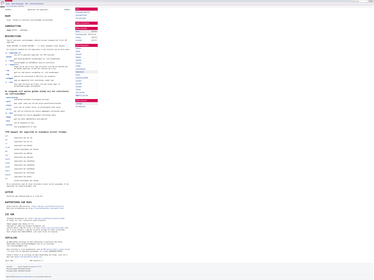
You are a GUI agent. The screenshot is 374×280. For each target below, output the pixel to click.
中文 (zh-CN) (80, 92)
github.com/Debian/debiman (26, 276)
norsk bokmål (80, 69)
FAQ (26, 4)
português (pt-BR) (82, 78)
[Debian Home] (2, 4)
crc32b (7, 147)
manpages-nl (13, 6)
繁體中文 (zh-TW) (82, 95)
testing (78, 37)
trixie (8, 6)
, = (13, 53)
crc (6, 143)
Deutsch (79, 54)
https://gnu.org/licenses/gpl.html (55, 228)
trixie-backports (81, 34)
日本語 (78, 66)
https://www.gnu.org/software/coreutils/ (47, 206)
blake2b (8, 174)
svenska (79, 87)
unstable (79, 40)
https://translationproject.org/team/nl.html (46, 208)
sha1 (6, 155)
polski (78, 75)
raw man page (81, 18)
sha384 (7, 167)
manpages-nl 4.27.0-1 (35, 266)
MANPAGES (9, 0)
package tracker (81, 15)
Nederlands (80, 72)
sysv (6, 136)
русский (79, 84)
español (78, 60)
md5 (6, 151)
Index (8, 4)
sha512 (7, 171)
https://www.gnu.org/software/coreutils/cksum (46, 218)
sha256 (7, 163)
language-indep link (83, 12)
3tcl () (81, 106)
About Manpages (17, 4)
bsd (6, 139)
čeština (78, 48)
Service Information (37, 4)
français (79, 63)
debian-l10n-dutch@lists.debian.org (28, 257)
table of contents (82, 23)
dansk (78, 51)
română (78, 81)
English (78, 57)
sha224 (7, 159)
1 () (79, 104)
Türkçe (78, 89)
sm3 (6, 178)
